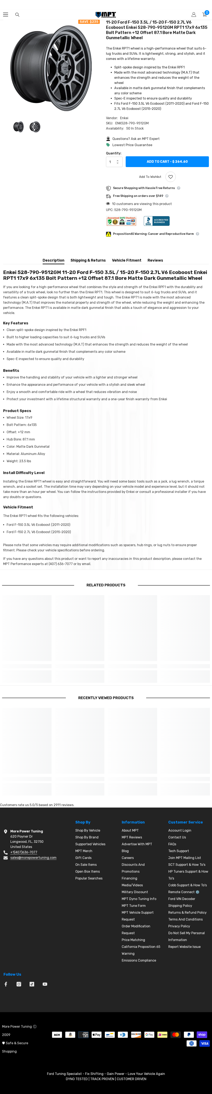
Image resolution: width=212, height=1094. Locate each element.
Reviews (155, 260)
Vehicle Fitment (126, 260)
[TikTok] (32, 984)
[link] (27, 666)
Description (53, 260)
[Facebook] (6, 984)
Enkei (124, 118)
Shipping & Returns (88, 260)
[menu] (5, 14)
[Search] (17, 14)
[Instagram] (19, 984)
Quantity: (113, 153)
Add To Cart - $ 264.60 (167, 162)
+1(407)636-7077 (23, 852)
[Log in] (194, 14)
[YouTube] (45, 984)
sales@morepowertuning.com (33, 858)
